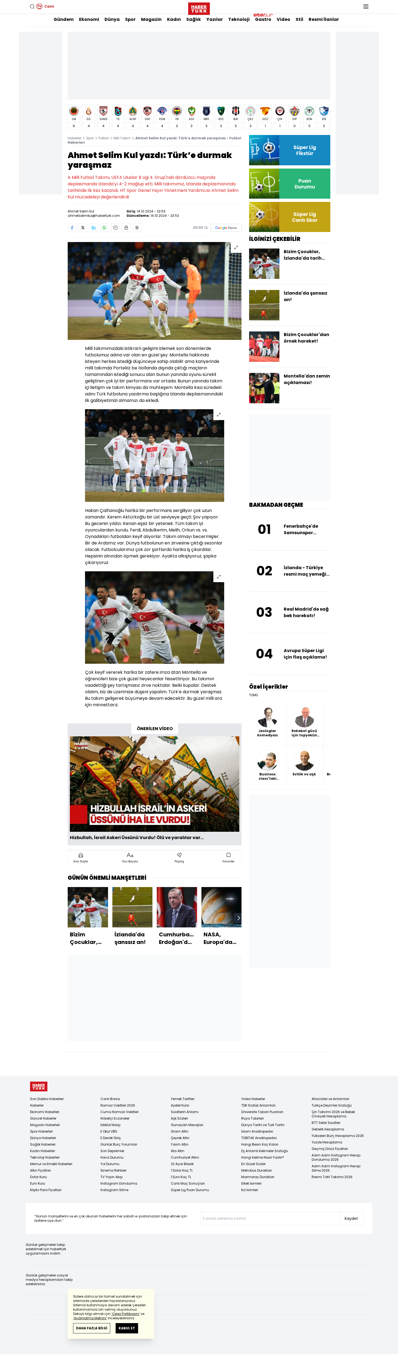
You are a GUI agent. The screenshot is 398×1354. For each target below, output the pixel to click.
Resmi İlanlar (324, 19)
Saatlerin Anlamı (184, 1112)
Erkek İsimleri (251, 1183)
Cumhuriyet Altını (185, 1157)
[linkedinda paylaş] (93, 227)
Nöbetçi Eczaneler (114, 1118)
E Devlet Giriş (110, 1138)
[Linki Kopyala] (137, 227)
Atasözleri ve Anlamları (330, 1099)
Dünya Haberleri (43, 1138)
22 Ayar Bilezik (182, 1164)
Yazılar (214, 19)
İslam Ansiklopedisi (257, 1131)
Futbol (104, 138)
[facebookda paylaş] (72, 227)
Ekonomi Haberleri (44, 1112)
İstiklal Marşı (110, 1125)
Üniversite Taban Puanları (262, 1112)
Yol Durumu (109, 1164)
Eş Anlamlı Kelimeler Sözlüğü (264, 1151)
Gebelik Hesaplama (328, 1129)
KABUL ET (127, 1328)
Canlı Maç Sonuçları (188, 1183)
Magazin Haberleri (45, 1125)
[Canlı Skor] (289, 217)
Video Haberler (253, 1099)
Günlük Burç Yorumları (118, 1144)
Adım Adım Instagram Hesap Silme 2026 (336, 1168)
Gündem (64, 19)
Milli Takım (122, 138)
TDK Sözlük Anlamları (258, 1105)
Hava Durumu (111, 1157)
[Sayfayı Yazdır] (126, 227)
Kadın (174, 19)
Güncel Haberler (43, 1118)
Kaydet (351, 1218)
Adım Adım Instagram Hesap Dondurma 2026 (336, 1157)
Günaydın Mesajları (187, 1125)
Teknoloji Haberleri (45, 1157)
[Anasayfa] (38, 1087)
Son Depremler (112, 1151)
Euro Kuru (37, 1183)
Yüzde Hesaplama (327, 1142)
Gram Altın (179, 1131)
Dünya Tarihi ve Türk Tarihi (262, 1125)
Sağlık (193, 19)
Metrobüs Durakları (256, 1170)
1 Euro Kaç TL (181, 1177)
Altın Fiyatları (40, 1170)
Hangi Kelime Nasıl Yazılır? (262, 1157)
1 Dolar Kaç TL (182, 1170)
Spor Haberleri (41, 1131)
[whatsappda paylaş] (104, 227)
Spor (130, 19)
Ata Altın (177, 1151)
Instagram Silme (114, 1190)
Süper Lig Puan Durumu (190, 1190)
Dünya (112, 19)
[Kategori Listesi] (365, 6)
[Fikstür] (289, 150)
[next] (239, 918)
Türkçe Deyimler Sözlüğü (332, 1105)
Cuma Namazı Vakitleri (119, 1112)
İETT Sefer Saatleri (326, 1122)
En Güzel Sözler (253, 1164)
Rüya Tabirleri (252, 1118)
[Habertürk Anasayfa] (199, 7)
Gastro (263, 19)
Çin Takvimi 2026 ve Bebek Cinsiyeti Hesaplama (333, 1114)
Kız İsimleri (249, 1190)
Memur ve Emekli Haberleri (51, 1164)
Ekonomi (89, 19)
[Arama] (32, 6)
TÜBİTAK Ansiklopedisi (259, 1138)
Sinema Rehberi (113, 1170)
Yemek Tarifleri (182, 1099)
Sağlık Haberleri (43, 1144)
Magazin (151, 19)
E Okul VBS (108, 1131)
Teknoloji (239, 19)
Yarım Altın (179, 1144)
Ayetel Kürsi (180, 1105)
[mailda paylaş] (115, 227)
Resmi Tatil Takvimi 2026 (332, 1177)
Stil (299, 19)
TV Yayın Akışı (111, 1177)
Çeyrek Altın (180, 1138)
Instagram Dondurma (118, 1183)
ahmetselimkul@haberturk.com (94, 215)
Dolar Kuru (38, 1177)
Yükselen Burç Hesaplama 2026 (338, 1135)
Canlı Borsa (110, 1099)
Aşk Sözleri (179, 1118)
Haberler (74, 138)
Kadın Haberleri (42, 1151)
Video (283, 19)
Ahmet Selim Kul (81, 211)
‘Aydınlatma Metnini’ (90, 1318)
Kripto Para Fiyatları (45, 1190)
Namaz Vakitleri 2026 (117, 1105)
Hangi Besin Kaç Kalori (259, 1144)
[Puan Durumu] (289, 184)
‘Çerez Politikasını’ (125, 1313)
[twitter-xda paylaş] (83, 227)
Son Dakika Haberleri (47, 1099)
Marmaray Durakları (257, 1177)
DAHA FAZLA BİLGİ (91, 1328)
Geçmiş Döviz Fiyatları (330, 1148)
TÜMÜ (253, 695)
